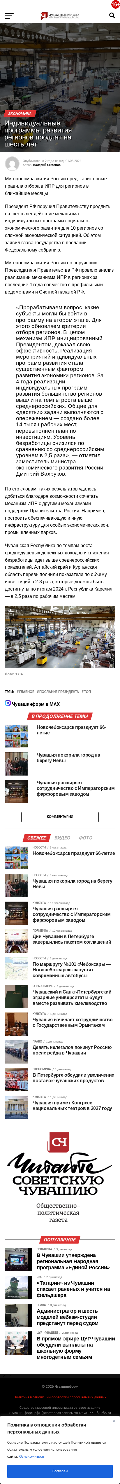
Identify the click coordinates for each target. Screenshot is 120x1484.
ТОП (87, 692)
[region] (60, 1450)
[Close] (113, 1420)
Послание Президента (59, 692)
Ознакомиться (31, 1457)
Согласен (60, 1471)
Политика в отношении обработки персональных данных (60, 1397)
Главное (26, 692)
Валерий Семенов (47, 165)
